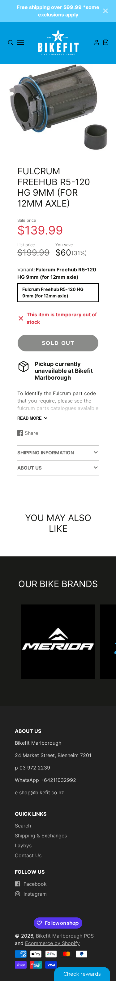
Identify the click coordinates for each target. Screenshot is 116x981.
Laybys (23, 845)
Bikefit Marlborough (59, 936)
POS (89, 936)
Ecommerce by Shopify (52, 943)
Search (23, 826)
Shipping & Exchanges (41, 835)
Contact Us (28, 855)
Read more (29, 418)
